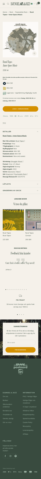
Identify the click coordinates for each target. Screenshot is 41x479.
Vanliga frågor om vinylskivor (29, 401)
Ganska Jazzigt (8, 418)
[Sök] (8, 4)
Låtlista (7, 184)
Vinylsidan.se (7, 414)
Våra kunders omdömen (7, 405)
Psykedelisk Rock (21, 12)
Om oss (5, 396)
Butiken (5, 400)
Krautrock (9, 174)
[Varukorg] (37, 4)
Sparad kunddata (29, 418)
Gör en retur (7, 422)
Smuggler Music (16, 161)
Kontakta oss (7, 411)
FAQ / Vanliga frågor (30, 396)
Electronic (11, 172)
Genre (5, 12)
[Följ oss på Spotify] (15, 456)
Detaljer (7, 131)
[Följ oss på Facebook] (5, 456)
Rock (11, 12)
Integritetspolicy (28, 414)
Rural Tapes (20, 141)
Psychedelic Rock (20, 174)
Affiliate (25, 434)
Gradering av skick (12, 190)
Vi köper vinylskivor (30, 407)
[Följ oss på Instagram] (10, 456)
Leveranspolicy (28, 430)
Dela (4, 123)
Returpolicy (27, 426)
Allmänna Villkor (28, 411)
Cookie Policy (27, 422)
